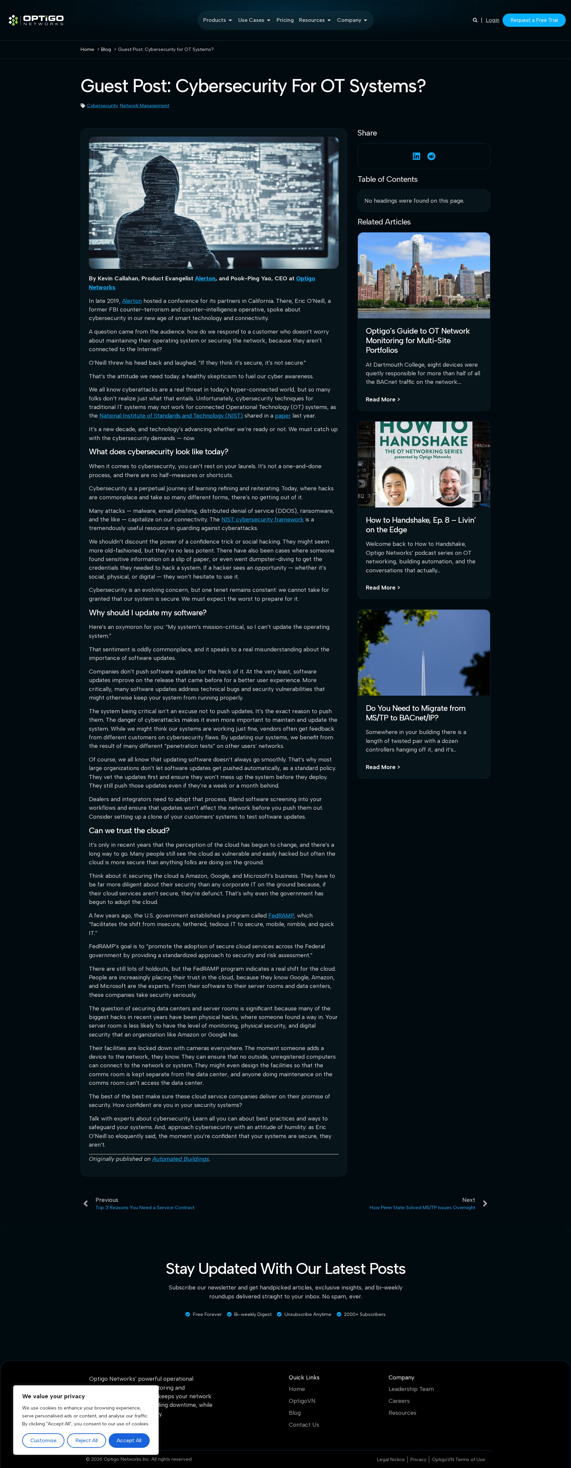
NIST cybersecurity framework (262, 519)
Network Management (144, 105)
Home (297, 1389)
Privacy (418, 1459)
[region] (86, 1420)
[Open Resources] (329, 20)
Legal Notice (391, 1459)
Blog (295, 1412)
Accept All (129, 1440)
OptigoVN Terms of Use (458, 1459)
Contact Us (304, 1424)
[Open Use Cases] (268, 20)
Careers (399, 1401)
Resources (402, 1412)
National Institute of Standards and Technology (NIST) (171, 415)
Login (492, 20)
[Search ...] (475, 20)
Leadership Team (411, 1389)
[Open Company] (365, 20)
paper (283, 415)
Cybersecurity (102, 105)
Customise (43, 1440)
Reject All (86, 1440)
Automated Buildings (180, 1158)
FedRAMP (281, 915)
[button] (416, 156)
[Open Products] (230, 20)
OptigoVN (302, 1401)
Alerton (205, 278)
